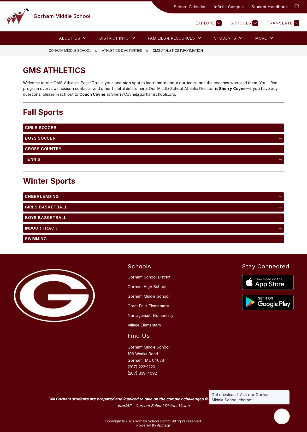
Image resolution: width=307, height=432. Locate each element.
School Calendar (190, 6)
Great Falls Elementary (148, 305)
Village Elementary (144, 325)
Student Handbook (269, 6)
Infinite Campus (229, 6)
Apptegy (164, 425)
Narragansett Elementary (150, 315)
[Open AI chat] (282, 416)
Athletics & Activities (122, 50)
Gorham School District (149, 277)
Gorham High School (147, 286)
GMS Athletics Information (178, 50)
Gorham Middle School (70, 50)
